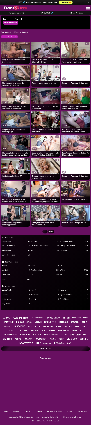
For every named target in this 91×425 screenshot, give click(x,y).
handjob (63, 322)
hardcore (19, 326)
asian (61, 339)
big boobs (76, 318)
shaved (37, 326)
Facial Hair (16, 275)
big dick (37, 334)
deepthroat (10, 334)
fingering (48, 326)
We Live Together (16, 246)
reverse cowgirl (51, 335)
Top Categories (11, 262)
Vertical (16, 270)
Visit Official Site (10, 23)
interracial (59, 343)
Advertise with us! (54, 411)
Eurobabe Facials (16, 255)
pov (30, 326)
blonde (84, 339)
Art (74, 275)
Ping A (45, 290)
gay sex (68, 326)
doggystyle (26, 343)
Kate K (45, 299)
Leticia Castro (16, 290)
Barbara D (45, 295)
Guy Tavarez (16, 304)
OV (74, 266)
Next (51, 232)
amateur (9, 322)
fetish (66, 318)
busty (85, 318)
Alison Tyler (16, 250)
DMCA (69, 411)
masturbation (78, 334)
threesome (28, 339)
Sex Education (45, 270)
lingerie (51, 330)
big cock (72, 338)
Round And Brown (74, 241)
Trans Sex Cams (76, 13)
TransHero (42, 421)
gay (69, 343)
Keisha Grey (16, 241)
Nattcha (74, 290)
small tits (15, 330)
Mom (16, 279)
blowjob (25, 334)
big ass (20, 322)
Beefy (16, 266)
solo (42, 330)
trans (76, 326)
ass (25, 331)
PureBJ (45, 241)
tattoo (6, 318)
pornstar (47, 343)
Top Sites (8, 237)
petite (18, 339)
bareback (76, 331)
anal (29, 322)
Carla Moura (74, 299)
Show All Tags (45, 348)
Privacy (39, 411)
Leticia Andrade (16, 299)
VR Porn (74, 270)
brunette (50, 322)
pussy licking (54, 318)
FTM (45, 275)
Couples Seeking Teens (45, 246)
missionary (63, 330)
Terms (27, 411)
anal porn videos (37, 318)
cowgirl (75, 322)
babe (84, 322)
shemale (58, 326)
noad (45, 266)
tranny (53, 339)
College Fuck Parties (74, 246)
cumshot (41, 338)
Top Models (9, 286)
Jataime (16, 295)
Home (6, 411)
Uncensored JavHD (16, 13)
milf (38, 343)
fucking (64, 334)
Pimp (45, 250)
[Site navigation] (88, 8)
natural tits (20, 318)
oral (84, 326)
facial (7, 326)
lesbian (38, 322)
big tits (7, 338)
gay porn (34, 330)
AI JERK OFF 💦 (46, 13)
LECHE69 (74, 250)
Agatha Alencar (74, 295)
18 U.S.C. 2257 (82, 411)
